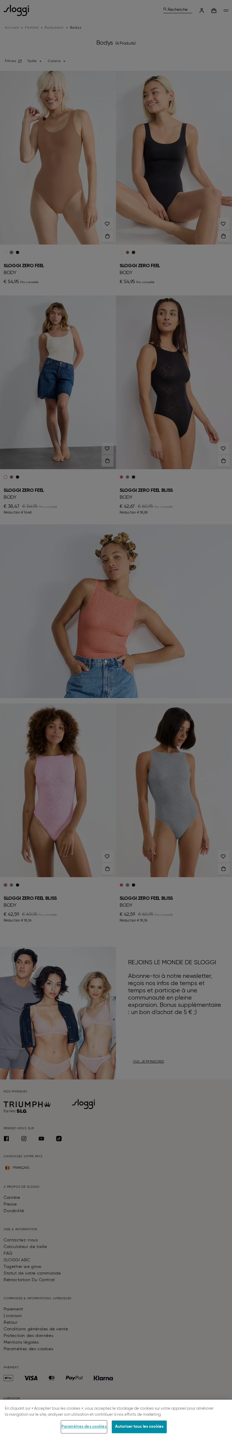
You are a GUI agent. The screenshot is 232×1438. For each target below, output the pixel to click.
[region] (116, 1419)
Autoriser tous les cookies (139, 1427)
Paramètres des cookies (84, 1427)
